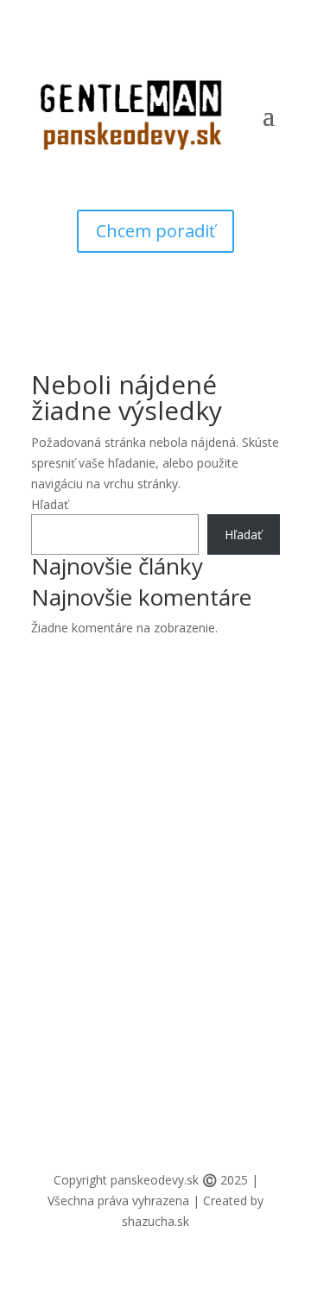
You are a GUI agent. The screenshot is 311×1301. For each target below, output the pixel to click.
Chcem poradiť (155, 230)
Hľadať (49, 504)
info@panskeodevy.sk (91, 827)
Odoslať (230, 1096)
